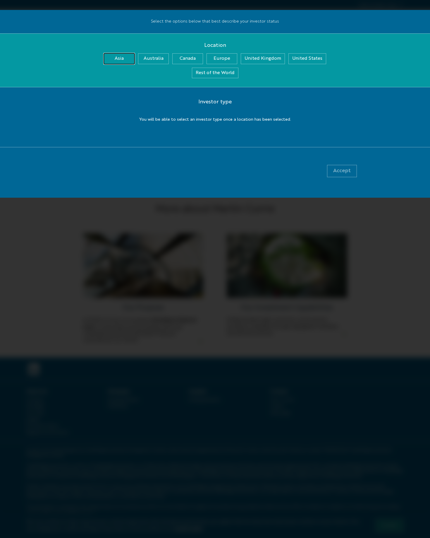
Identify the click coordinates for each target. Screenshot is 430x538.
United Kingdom (263, 58)
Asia (119, 58)
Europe (222, 58)
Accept (342, 170)
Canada (188, 58)
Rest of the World (215, 73)
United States (307, 58)
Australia (154, 58)
